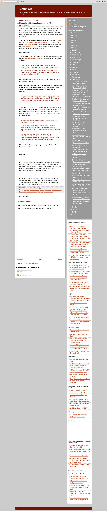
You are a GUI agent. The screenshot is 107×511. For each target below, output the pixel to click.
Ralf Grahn (74, 24)
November (75, 55)
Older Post (61, 259)
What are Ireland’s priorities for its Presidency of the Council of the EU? (80, 451)
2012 (72, 47)
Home (40, 259)
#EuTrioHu (22, 32)
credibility (48, 190)
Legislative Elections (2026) (78, 408)
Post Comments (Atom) (32, 263)
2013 (72, 45)
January (74, 79)
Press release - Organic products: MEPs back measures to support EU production (80, 257)
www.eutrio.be (29, 44)
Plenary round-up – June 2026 (79, 456)
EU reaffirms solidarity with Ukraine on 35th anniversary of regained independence (79, 267)
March (74, 74)
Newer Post (19, 259)
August (74, 62)
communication (34, 190)
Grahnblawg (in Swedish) (77, 417)
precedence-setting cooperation (34, 58)
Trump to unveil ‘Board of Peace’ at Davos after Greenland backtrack (80, 380)
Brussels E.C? (76, 173)
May (73, 69)
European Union (56, 190)
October (74, 57)
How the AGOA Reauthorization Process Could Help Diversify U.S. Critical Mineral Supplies (79, 346)
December (75, 52)
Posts (21, 272)
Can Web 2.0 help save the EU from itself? (49, 113)
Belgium (26, 190)
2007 (72, 214)
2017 (72, 35)
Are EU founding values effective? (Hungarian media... (79, 155)
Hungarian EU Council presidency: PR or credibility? (78, 124)
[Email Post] (39, 187)
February (75, 77)
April (73, 72)
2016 (72, 37)
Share (16, 509)
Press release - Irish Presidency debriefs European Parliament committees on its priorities (80, 244)
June (74, 67)
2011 (72, 50)
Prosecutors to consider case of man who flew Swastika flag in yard (79, 487)
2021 (72, 33)
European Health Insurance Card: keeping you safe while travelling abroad (80, 288)
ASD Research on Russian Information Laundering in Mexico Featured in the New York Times (80, 298)
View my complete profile (78, 27)
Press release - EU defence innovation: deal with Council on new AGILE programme (79, 250)
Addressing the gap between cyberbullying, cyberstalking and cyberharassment (80, 460)
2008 (72, 212)
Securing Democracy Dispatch (79, 317)
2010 (72, 207)
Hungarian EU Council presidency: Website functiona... (79, 118)
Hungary (40, 192)
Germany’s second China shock (79, 390)
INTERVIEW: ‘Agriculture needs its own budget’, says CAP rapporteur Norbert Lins (79, 365)
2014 (72, 42)
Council (42, 190)
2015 (72, 40)
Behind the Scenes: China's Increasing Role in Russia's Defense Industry (78, 340)
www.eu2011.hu (30, 46)
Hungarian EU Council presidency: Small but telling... (79, 130)
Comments (22, 275)
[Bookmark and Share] (75, 470)
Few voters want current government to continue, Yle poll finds (80, 493)
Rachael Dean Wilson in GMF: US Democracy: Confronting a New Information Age (80, 321)
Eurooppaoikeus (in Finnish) (78, 414)
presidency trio (48, 192)
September (75, 60)
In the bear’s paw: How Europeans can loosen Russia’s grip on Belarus (80, 394)
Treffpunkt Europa (27, 162)
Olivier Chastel (54, 87)
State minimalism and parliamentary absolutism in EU (81, 136)
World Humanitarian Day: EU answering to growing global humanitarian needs (78, 277)
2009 (72, 209)
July (73, 64)
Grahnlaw (26, 8)
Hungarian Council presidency (28, 192)
